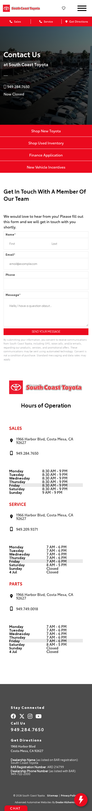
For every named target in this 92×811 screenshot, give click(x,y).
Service (48, 21)
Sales (17, 21)
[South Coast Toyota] (26, 8)
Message (13, 295)
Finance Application (46, 154)
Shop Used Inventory (46, 142)
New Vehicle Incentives (46, 166)
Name (11, 235)
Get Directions (78, 21)
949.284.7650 (27, 729)
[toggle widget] (81, 800)
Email (10, 255)
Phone (10, 275)
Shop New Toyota (46, 130)
